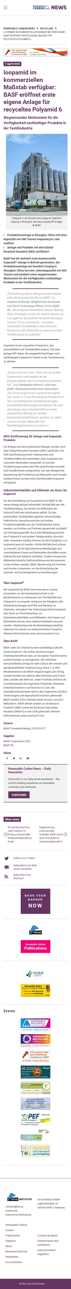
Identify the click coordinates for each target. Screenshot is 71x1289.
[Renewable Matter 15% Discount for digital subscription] (35, 996)
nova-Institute (14, 1262)
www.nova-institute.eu (18, 1214)
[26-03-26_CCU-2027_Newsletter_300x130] (35, 1061)
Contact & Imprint (47, 1235)
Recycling (46, 28)
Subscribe (19, 794)
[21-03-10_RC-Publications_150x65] (35, 952)
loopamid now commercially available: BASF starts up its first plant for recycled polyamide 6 (51, 834)
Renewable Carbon (16, 1224)
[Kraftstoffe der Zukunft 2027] (35, 1140)
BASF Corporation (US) (17, 741)
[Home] (49, 7)
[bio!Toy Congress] (35, 1156)
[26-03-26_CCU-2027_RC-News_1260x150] (35, 55)
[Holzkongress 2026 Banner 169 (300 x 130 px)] (35, 1077)
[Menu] (10, 7)
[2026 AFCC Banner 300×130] (35, 1109)
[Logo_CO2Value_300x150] (35, 980)
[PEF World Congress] (35, 1125)
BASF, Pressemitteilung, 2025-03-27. (25, 728)
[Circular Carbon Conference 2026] (35, 1093)
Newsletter (12, 1256)
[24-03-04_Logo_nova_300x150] (35, 936)
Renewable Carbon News (19, 28)
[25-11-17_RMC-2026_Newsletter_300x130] (35, 1030)
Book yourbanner (35, 901)
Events (9, 1230)
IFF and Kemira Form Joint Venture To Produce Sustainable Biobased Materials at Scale (20, 834)
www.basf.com (35, 715)
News (9, 1246)
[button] (7, 758)
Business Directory (16, 1251)
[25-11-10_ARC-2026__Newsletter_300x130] (35, 1046)
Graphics (11, 1240)
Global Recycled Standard (24, 450)
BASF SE (8, 745)
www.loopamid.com (47, 633)
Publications (13, 1235)
